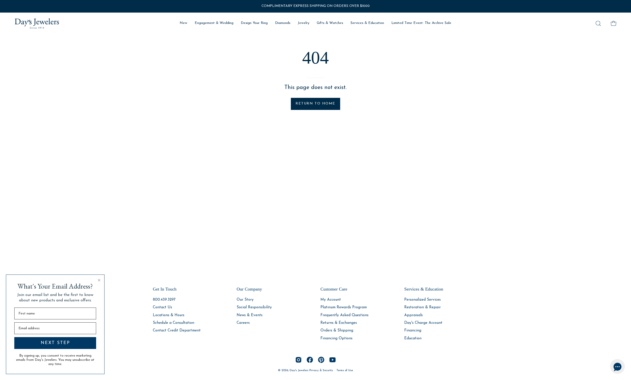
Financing (412, 330)
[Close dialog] (99, 280)
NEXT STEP (55, 343)
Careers (243, 323)
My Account (330, 300)
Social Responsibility (254, 307)
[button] (598, 23)
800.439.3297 (164, 300)
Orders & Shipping (336, 330)
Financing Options (336, 338)
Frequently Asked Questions (344, 315)
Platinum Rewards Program (343, 307)
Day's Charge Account (423, 323)
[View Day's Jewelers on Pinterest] (321, 359)
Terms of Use (344, 370)
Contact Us (162, 307)
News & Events (250, 315)
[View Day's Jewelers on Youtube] (332, 359)
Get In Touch (164, 289)
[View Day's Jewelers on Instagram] (298, 359)
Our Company (249, 289)
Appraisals (413, 315)
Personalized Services (422, 300)
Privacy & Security (321, 370)
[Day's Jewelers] (37, 23)
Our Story (245, 300)
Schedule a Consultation (173, 323)
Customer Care (333, 289)
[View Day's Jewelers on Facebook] (310, 359)
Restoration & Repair (422, 307)
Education (412, 338)
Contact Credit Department (177, 330)
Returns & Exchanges (338, 323)
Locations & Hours (168, 315)
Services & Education (423, 289)
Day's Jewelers (299, 370)
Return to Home (315, 103)
